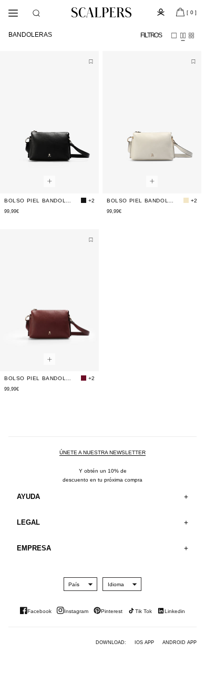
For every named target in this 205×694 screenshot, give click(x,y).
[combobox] (73, 584)
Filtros (151, 35)
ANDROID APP (179, 642)
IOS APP (144, 642)
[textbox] (73, 584)
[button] (36, 13)
